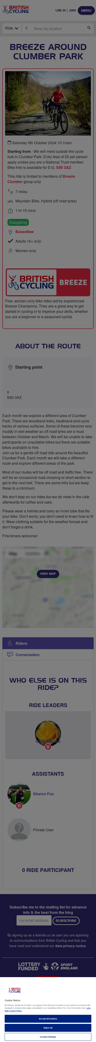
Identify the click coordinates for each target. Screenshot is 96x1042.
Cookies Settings (48, 1036)
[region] (48, 1009)
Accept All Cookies (48, 1018)
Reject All (48, 1027)
